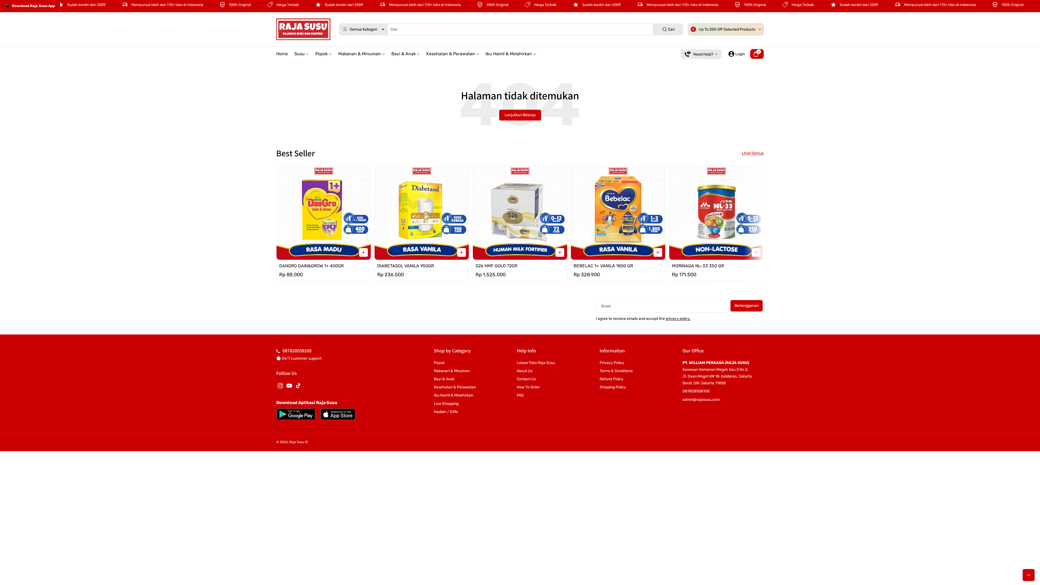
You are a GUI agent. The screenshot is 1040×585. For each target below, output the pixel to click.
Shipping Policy (613, 387)
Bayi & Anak (444, 379)
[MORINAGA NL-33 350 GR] (716, 213)
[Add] (363, 252)
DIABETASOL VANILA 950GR (405, 266)
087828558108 (296, 350)
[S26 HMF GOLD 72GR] (520, 213)
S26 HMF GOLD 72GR (496, 266)
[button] (757, 54)
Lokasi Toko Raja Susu (536, 362)
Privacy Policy (612, 362)
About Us (524, 371)
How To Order (528, 387)
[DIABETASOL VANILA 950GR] (422, 213)
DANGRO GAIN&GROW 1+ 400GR (311, 266)
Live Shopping (446, 403)
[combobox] (511, 29)
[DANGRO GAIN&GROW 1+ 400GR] (324, 213)
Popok (439, 362)
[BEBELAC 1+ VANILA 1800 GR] (618, 213)
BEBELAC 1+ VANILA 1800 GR (603, 266)
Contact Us (526, 379)
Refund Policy (611, 379)
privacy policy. (678, 318)
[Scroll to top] (1029, 575)
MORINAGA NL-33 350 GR (698, 266)
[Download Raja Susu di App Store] (338, 414)
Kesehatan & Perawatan (455, 387)
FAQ (520, 395)
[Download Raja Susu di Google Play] (296, 414)
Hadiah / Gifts (446, 412)
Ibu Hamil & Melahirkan (453, 395)
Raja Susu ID (298, 442)
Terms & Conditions (616, 371)
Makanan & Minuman (452, 371)
